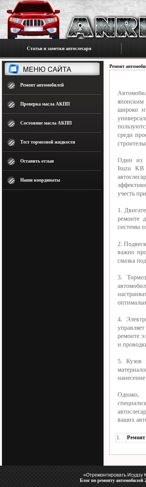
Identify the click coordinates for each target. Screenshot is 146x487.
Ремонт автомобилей (42, 85)
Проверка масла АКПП (45, 104)
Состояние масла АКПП (46, 123)
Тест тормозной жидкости (47, 142)
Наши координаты (40, 180)
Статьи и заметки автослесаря (59, 48)
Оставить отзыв (37, 161)
